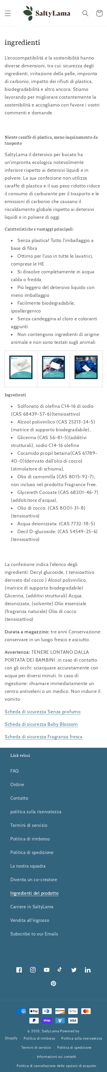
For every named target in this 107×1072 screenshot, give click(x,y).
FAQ (14, 771)
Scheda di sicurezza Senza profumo (43, 712)
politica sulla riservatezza (35, 811)
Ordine (17, 784)
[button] (8, 13)
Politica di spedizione (32, 852)
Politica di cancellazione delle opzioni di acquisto (56, 1066)
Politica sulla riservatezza (81, 1038)
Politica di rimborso (30, 838)
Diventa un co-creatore (33, 879)
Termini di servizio (29, 825)
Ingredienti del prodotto (34, 893)
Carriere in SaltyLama (32, 906)
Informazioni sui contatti (56, 1057)
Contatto (19, 798)
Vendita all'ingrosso (29, 920)
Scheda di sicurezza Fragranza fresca (44, 737)
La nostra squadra (27, 866)
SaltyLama (50, 1031)
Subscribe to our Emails (34, 933)
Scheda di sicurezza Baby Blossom (41, 724)
